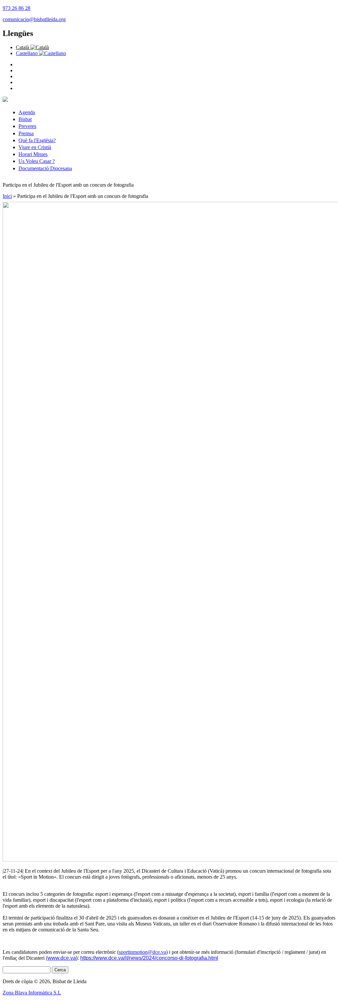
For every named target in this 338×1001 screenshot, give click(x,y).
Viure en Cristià (34, 147)
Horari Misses (33, 154)
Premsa (26, 133)
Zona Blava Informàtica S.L (32, 992)
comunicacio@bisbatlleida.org (34, 19)
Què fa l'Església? (37, 140)
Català (23, 47)
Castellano (27, 53)
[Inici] (5, 100)
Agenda (26, 112)
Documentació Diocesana (45, 168)
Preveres (27, 126)
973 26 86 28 (16, 8)
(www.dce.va (61, 958)
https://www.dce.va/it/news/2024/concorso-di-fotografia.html (149, 958)
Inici (7, 196)
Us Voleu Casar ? (36, 161)
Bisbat (25, 119)
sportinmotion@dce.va (142, 952)
